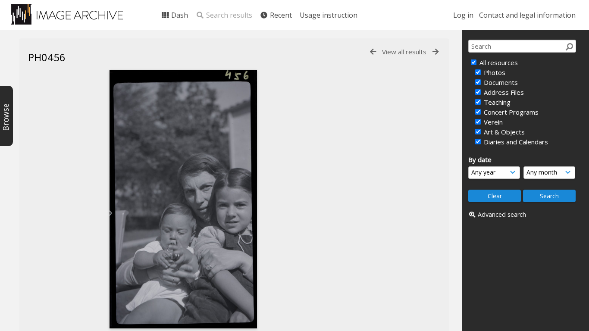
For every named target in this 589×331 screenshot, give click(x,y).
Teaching (496, 102)
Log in (463, 15)
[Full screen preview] (183, 199)
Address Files (503, 92)
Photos (493, 72)
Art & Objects (503, 132)
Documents (500, 82)
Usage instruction (328, 15)
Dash (178, 15)
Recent (280, 15)
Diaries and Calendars (515, 141)
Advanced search (502, 214)
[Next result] (435, 52)
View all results (404, 51)
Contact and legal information (527, 15)
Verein (492, 122)
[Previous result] (373, 52)
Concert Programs (510, 112)
